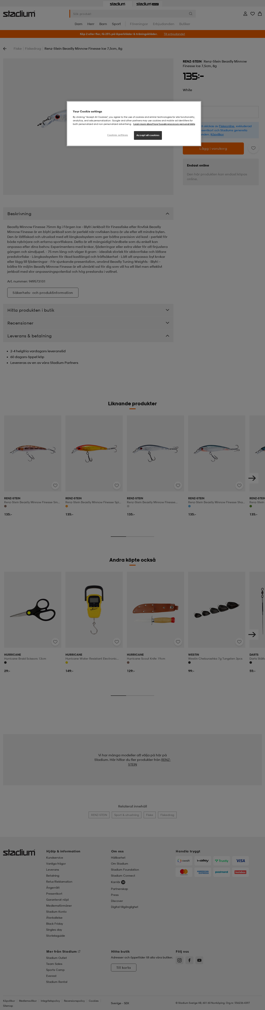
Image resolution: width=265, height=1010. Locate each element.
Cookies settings (117, 135)
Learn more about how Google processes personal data (164, 124)
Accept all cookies (147, 135)
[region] (134, 123)
